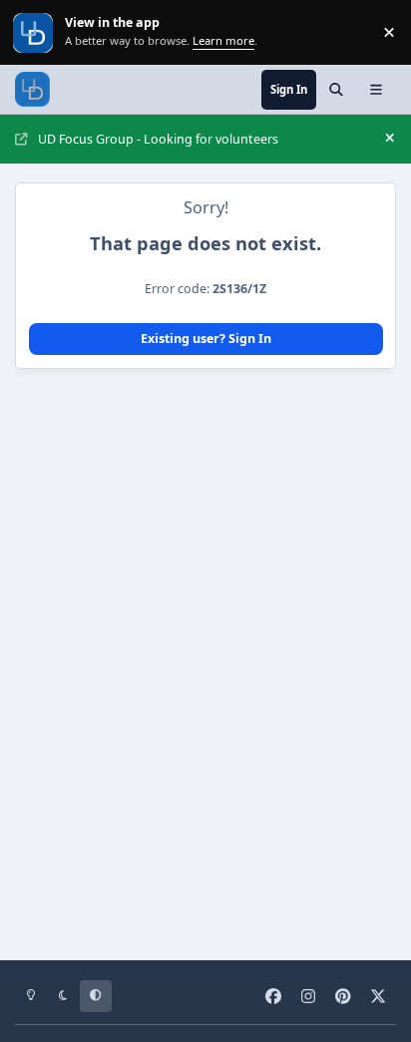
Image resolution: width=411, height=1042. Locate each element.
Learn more (34, 32)
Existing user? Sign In (206, 338)
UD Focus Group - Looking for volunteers (158, 139)
